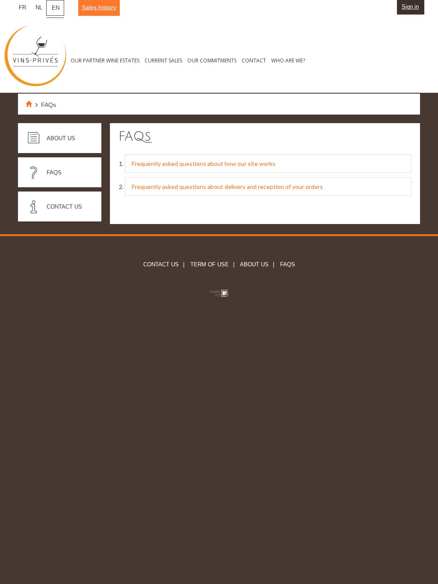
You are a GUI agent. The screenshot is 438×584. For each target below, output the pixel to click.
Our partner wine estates (105, 60)
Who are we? (288, 60)
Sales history (99, 7)
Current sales (163, 60)
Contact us (64, 207)
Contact (254, 60)
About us (61, 138)
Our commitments (212, 60)
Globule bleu (219, 294)
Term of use (209, 264)
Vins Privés (38, 59)
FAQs (54, 172)
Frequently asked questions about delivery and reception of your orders (227, 186)
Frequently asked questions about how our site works (203, 163)
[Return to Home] (31, 104)
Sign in (410, 6)
